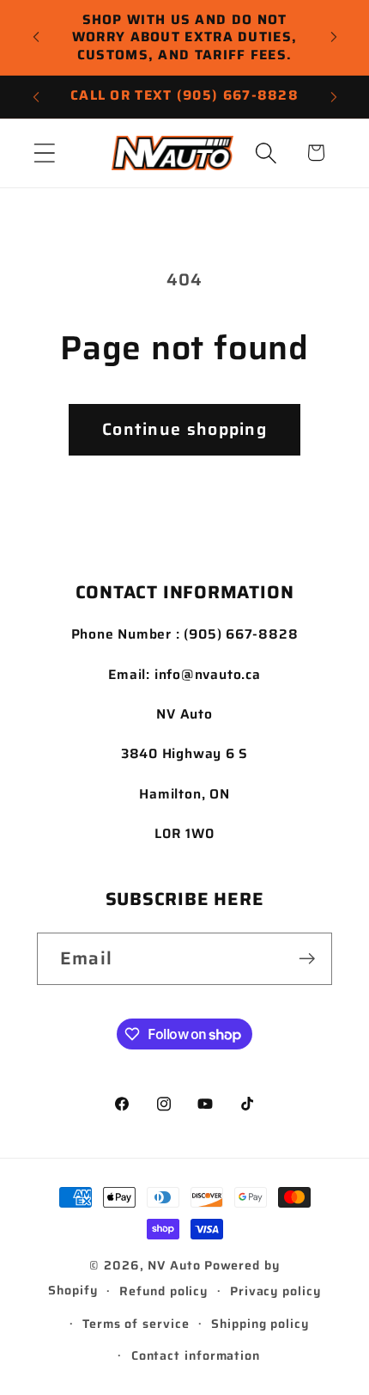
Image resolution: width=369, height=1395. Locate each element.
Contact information (195, 1355)
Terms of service (136, 1323)
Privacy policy (275, 1291)
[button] (44, 152)
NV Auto (174, 1265)
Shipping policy (260, 1323)
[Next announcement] (334, 37)
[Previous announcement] (36, 37)
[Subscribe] (306, 959)
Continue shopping (184, 429)
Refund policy (163, 1291)
